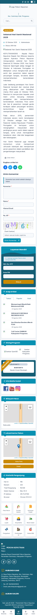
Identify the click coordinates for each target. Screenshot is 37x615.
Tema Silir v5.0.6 (18, 607)
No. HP (6, 215)
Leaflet (16, 423)
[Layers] (30, 407)
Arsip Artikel (10, 292)
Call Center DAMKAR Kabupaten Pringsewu (19, 332)
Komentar (7, 186)
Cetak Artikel (10, 157)
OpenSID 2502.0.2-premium (14, 605)
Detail (18, 466)
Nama (6, 201)
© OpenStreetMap (23, 423)
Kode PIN (6, 272)
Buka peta (6, 425)
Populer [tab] (19, 298)
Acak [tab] (29, 298)
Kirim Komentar (11, 240)
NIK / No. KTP (8, 264)
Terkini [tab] (8, 298)
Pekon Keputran (29, 603)
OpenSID (30, 423)
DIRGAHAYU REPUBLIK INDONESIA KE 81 (19, 314)
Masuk (18, 282)
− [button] (6, 409)
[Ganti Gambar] (10, 231)
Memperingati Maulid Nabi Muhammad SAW (21, 305)
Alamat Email (8, 208)
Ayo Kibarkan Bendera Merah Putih (21, 323)
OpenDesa (28, 605)
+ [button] (6, 406)
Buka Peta (19, 461)
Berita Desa (8, 30)
